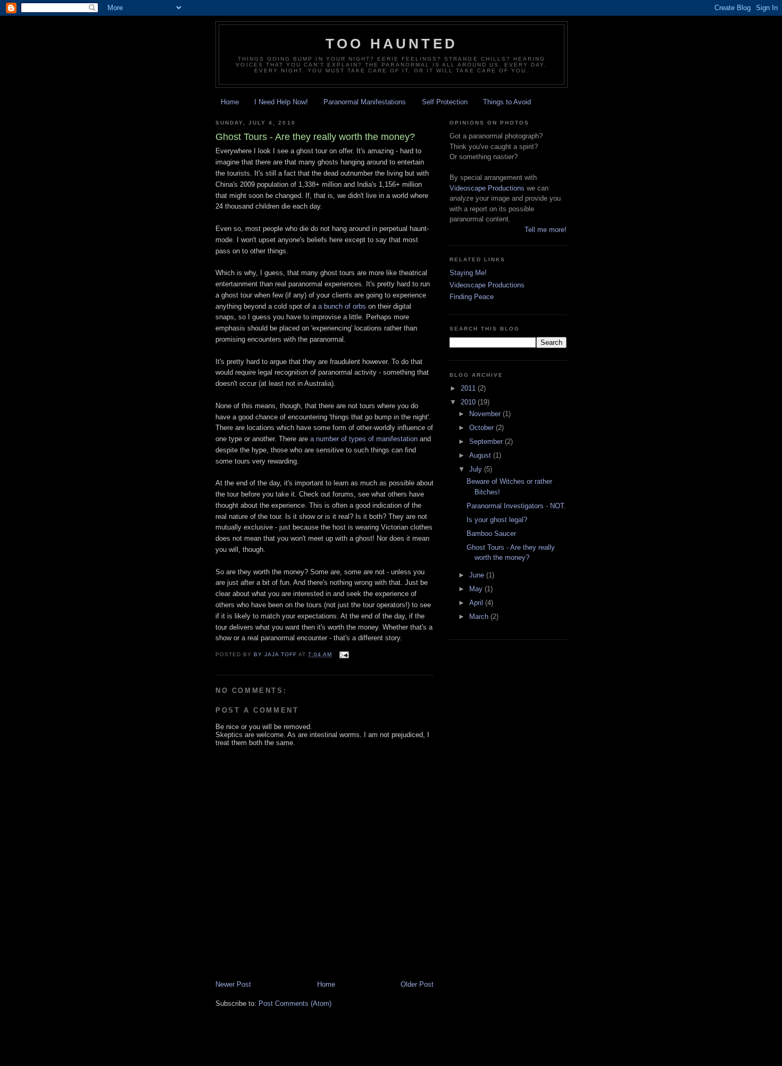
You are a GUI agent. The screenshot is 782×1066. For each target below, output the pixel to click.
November (486, 414)
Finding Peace (472, 297)
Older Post (417, 984)
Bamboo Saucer (491, 534)
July (476, 469)
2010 (469, 402)
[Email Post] (344, 654)
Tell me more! (546, 230)
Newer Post (233, 984)
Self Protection (445, 102)
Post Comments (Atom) (295, 1003)
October (482, 428)
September (487, 441)
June (477, 575)
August (481, 455)
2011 (469, 388)
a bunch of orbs (342, 306)
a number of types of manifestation (364, 439)
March (479, 617)
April (477, 603)
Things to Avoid (507, 102)
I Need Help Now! (281, 102)
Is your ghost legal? (497, 520)
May (477, 589)
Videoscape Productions (487, 188)
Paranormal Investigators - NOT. (516, 506)
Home (230, 102)
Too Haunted (391, 44)
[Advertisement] (409, 1053)
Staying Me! (468, 273)
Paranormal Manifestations (364, 102)
